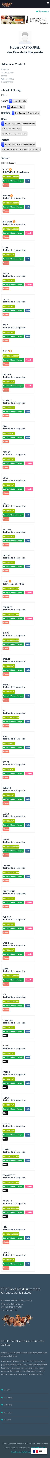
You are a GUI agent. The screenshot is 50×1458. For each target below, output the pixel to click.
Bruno (14, 149)
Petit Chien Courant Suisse (14, 134)
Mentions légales (38, 1447)
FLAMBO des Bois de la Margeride (14, 401)
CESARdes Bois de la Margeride (14, 815)
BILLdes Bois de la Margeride (14, 711)
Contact (7, 1420)
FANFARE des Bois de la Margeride (14, 375)
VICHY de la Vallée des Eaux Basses (16, 170)
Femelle (22, 101)
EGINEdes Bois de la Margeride (14, 969)
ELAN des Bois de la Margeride (14, 248)
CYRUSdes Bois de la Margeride (14, 840)
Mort (21, 107)
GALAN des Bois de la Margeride (14, 556)
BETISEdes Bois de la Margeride (14, 763)
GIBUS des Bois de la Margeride (14, 504)
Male (15, 101)
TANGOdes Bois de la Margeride (14, 1073)
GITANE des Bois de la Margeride (14, 453)
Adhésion (8, 1405)
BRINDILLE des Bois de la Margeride (14, 222)
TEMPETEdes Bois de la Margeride (14, 608)
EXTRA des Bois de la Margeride (14, 300)
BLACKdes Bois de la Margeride (14, 634)
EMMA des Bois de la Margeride (14, 274)
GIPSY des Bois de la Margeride (14, 479)
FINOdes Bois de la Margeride (14, 1228)
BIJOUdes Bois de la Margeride (14, 737)
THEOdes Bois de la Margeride (14, 1047)
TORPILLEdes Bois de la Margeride (14, 1202)
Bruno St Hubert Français (23, 123)
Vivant (14, 107)
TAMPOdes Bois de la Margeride (14, 1150)
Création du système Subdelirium (25, 1452)
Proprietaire (33, 113)
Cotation (12, 163)
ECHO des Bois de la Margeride (14, 326)
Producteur (20, 113)
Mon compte (43, 11)
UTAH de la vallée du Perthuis (13, 582)
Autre (7, 123)
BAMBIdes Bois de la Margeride (14, 685)
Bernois (5, 149)
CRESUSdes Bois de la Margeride (14, 866)
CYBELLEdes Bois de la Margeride (14, 918)
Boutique (7, 1412)
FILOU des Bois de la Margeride (14, 427)
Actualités (8, 1397)
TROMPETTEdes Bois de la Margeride (14, 1176)
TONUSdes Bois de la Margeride (14, 1124)
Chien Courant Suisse (11, 128)
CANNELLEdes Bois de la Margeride (14, 944)
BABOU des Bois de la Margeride (14, 196)
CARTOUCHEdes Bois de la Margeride (14, 892)
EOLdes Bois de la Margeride (14, 995)
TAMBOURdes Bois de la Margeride (14, 1021)
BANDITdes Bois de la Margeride (14, 660)
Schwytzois (34, 149)
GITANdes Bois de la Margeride (14, 1253)
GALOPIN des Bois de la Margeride (14, 530)
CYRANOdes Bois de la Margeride (14, 789)
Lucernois (23, 149)
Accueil (7, 1390)
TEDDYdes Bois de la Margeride (14, 1099)
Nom (4, 163)
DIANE (7, 351)
